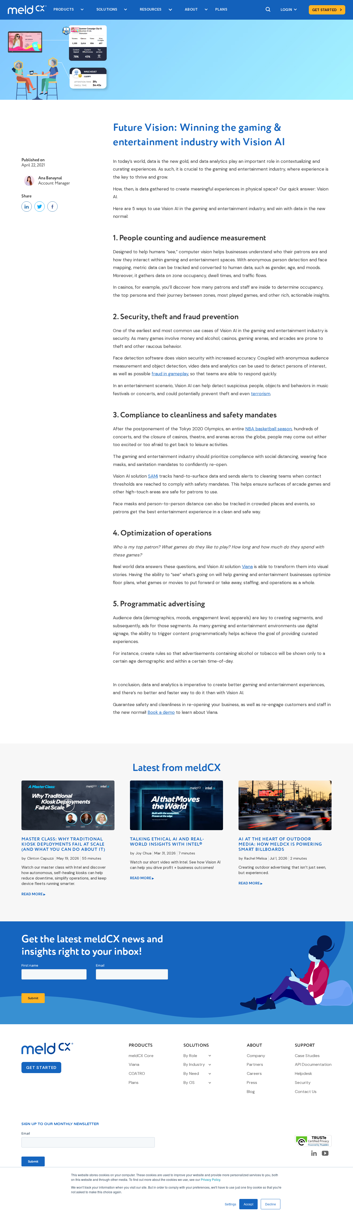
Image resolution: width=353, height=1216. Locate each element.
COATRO (137, 1073)
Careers (254, 1073)
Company (256, 1055)
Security (303, 1082)
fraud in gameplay (170, 374)
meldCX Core (141, 1055)
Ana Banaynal (50, 178)
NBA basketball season (268, 429)
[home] (25, 9)
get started (41, 1067)
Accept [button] (248, 1204)
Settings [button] (230, 1204)
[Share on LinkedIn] (26, 206)
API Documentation (313, 1064)
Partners (255, 1064)
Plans (134, 1082)
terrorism (260, 393)
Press (252, 1082)
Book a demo (161, 712)
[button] (66, 9)
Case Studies (307, 1055)
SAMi (153, 476)
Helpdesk (303, 1073)
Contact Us (306, 1091)
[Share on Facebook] (52, 206)
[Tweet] (39, 206)
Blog (251, 1091)
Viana (247, 566)
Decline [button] (270, 1204)
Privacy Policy (210, 1179)
